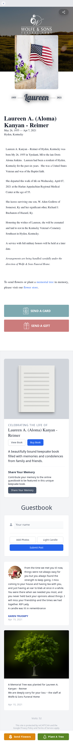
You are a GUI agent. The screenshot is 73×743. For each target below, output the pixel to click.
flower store (31, 287)
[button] (36, 654)
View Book (16, 442)
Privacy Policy (27, 728)
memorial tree (45, 282)
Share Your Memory (22, 490)
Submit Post (36, 547)
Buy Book (35, 442)
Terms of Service (46, 728)
